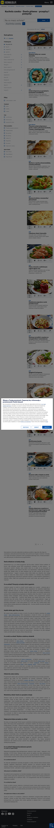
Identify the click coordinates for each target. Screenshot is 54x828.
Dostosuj (26, 427)
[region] (27, 414)
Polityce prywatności (26, 421)
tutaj (47, 421)
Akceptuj (47, 427)
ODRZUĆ (36, 427)
